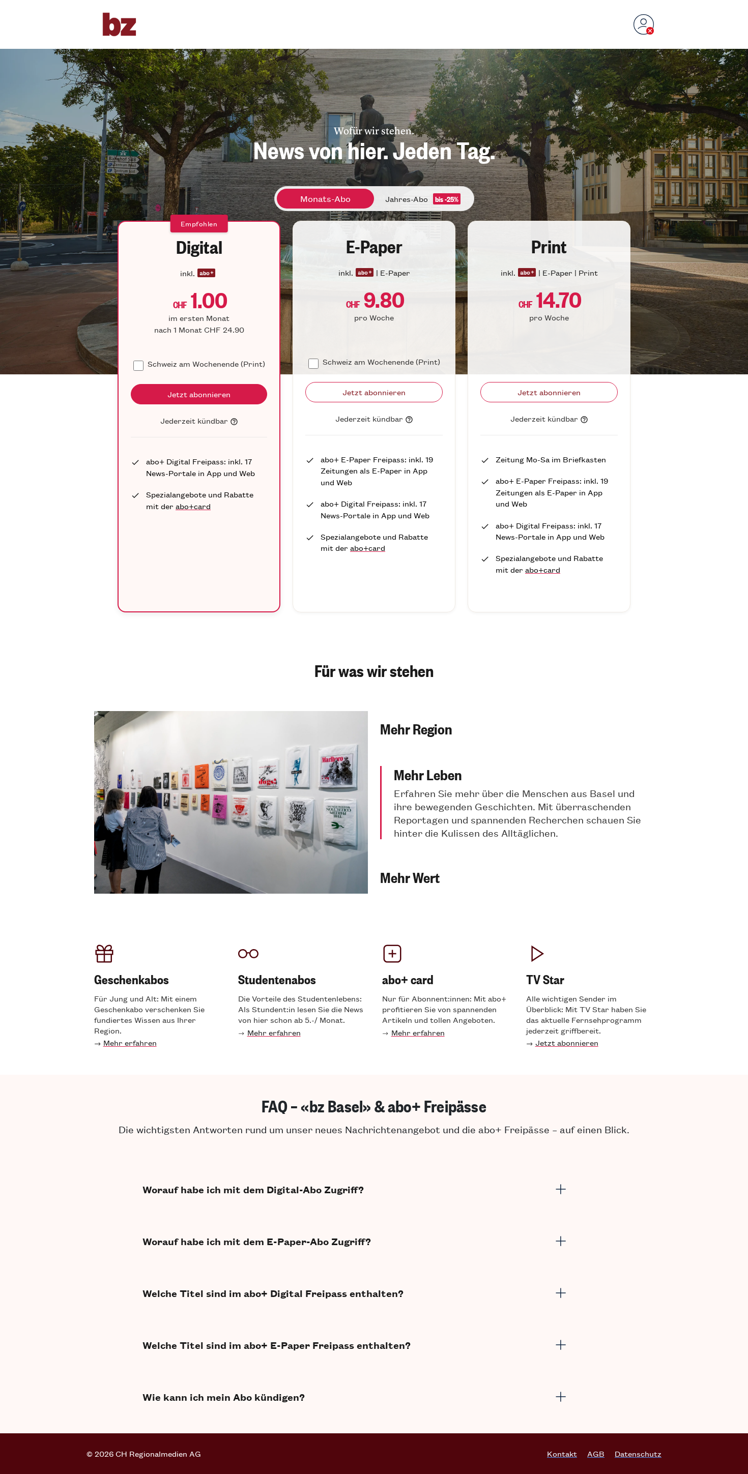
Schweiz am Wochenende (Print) (206, 363)
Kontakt (562, 1453)
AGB (596, 1453)
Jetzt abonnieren (566, 1042)
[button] (517, 728)
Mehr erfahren (130, 1042)
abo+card (193, 505)
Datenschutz (638, 1453)
